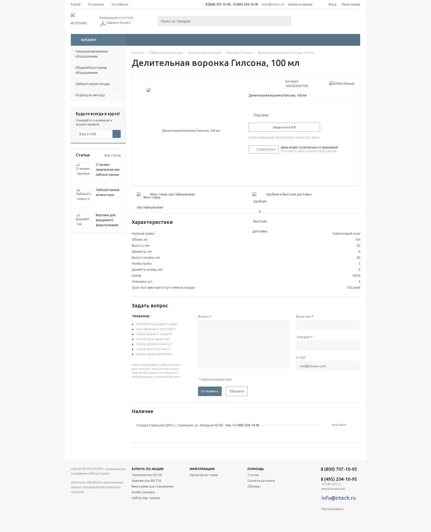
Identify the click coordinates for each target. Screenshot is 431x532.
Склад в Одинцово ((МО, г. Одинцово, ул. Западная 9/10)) (179, 425)
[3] (260, 83)
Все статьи (113, 155)
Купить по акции (148, 469)
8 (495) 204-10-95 (245, 4)
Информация (202, 469)
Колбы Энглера (143, 492)
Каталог (89, 39)
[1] (251, 83)
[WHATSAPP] (346, 517)
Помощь (255, 469)
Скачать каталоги (261, 480)
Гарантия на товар (204, 475)
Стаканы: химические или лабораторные (107, 169)
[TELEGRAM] (325, 517)
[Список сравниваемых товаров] (305, 21)
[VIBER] (335, 517)
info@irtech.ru (339, 498)
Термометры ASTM (147, 475)
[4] (265, 83)
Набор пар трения (146, 498)
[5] (270, 83)
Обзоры (253, 486)
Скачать (113, 22)
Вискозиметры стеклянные (153, 486)
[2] (255, 83)
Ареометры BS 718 (146, 480)
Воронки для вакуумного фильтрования (107, 220)
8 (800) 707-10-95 (218, 4)
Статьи (253, 475)
